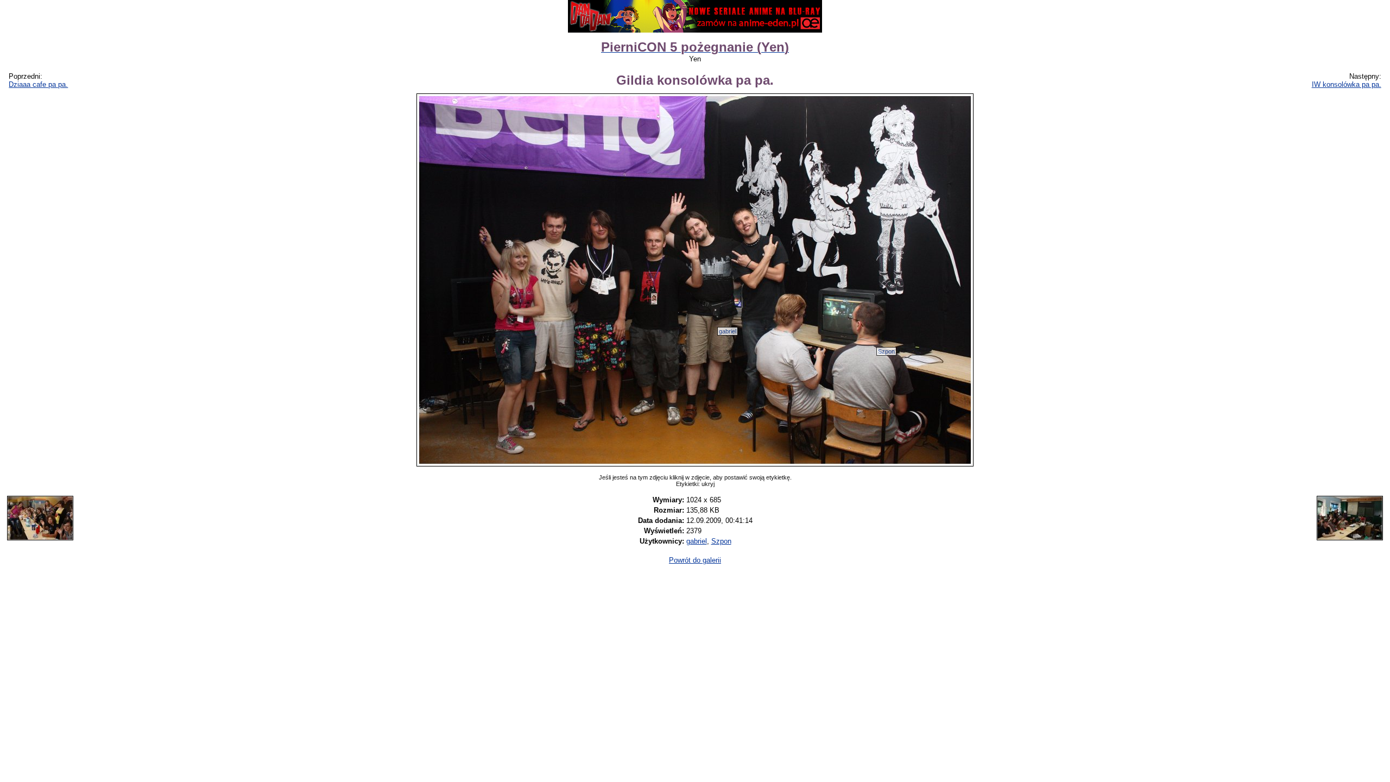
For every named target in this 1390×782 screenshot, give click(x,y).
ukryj (708, 484)
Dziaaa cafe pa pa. (38, 84)
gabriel (727, 331)
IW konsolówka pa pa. (1346, 84)
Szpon (886, 351)
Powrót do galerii (695, 560)
